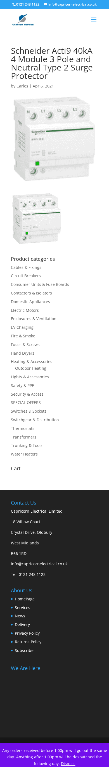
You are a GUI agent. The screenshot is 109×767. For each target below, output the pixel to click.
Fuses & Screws (25, 344)
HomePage (25, 599)
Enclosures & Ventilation (33, 318)
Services (22, 607)
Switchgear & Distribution (35, 419)
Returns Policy (28, 641)
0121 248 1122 (32, 574)
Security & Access (27, 394)
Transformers (23, 437)
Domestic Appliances (30, 301)
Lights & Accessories (30, 376)
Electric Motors (25, 310)
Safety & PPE (22, 385)
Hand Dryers (22, 353)
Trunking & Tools (26, 445)
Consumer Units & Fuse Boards (40, 284)
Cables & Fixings (26, 267)
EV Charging (22, 327)
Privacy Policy (27, 633)
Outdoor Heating (30, 368)
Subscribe (24, 650)
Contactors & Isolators (31, 293)
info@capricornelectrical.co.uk (39, 563)
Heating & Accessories (31, 361)
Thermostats (22, 428)
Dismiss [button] (68, 763)
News (20, 616)
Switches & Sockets (28, 411)
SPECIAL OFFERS (26, 402)
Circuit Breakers (26, 275)
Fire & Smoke (23, 336)
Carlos (22, 86)
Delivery (22, 624)
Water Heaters (24, 454)
